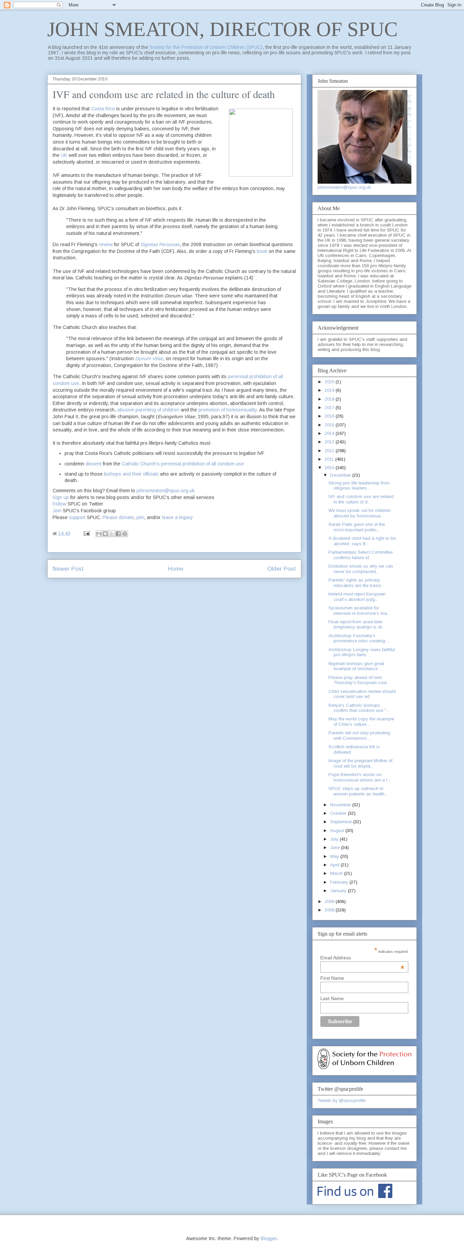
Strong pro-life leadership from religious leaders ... (359, 485)
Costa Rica (103, 108)
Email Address (362, 957)
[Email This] (98, 533)
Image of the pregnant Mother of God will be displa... (360, 763)
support (77, 517)
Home (175, 569)
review (106, 244)
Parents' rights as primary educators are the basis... (356, 582)
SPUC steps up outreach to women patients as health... (358, 791)
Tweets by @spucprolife (341, 1100)
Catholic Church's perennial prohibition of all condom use (183, 463)
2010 (330, 467)
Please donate (118, 517)
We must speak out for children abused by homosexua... (359, 513)
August (337, 830)
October (339, 813)
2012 (330, 450)
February (340, 882)
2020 (330, 381)
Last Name (332, 998)
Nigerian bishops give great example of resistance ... (356, 666)
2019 (330, 390)
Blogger (269, 1238)
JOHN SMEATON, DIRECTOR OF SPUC (222, 29)
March (337, 873)
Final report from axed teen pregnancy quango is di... (356, 624)
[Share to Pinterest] (124, 533)
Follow (59, 504)
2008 (330, 910)
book (262, 251)
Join (57, 510)
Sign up (61, 497)
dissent (94, 463)
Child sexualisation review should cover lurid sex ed (362, 694)
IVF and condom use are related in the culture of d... (361, 499)
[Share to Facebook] (118, 533)
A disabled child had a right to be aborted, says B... (362, 541)
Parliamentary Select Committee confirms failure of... (360, 555)
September (341, 821)
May (335, 856)
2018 (330, 399)
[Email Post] (86, 533)
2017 (330, 407)
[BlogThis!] (105, 533)
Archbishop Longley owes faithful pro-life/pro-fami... (361, 652)
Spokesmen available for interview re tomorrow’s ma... (359, 610)
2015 (330, 424)
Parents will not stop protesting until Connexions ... (359, 735)
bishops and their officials (131, 474)
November (341, 804)
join (140, 517)
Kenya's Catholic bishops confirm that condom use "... (358, 708)
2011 (330, 459)
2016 (330, 416)
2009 (330, 901)
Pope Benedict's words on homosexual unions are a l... (359, 777)
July (335, 839)
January (339, 890)
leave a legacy (177, 517)
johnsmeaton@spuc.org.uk (166, 490)
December (341, 475)
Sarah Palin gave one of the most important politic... (356, 527)
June (335, 847)
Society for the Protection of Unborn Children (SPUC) (206, 47)
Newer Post (68, 569)
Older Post (281, 569)
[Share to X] (111, 533)
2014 (330, 433)
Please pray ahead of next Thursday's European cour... (359, 680)
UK (64, 155)
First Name (332, 978)
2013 (330, 441)
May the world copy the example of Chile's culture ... (361, 721)
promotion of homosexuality (227, 409)
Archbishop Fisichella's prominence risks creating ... (359, 638)
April (335, 864)
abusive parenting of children (148, 409)
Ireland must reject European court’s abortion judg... (357, 596)
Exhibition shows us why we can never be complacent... (360, 569)
